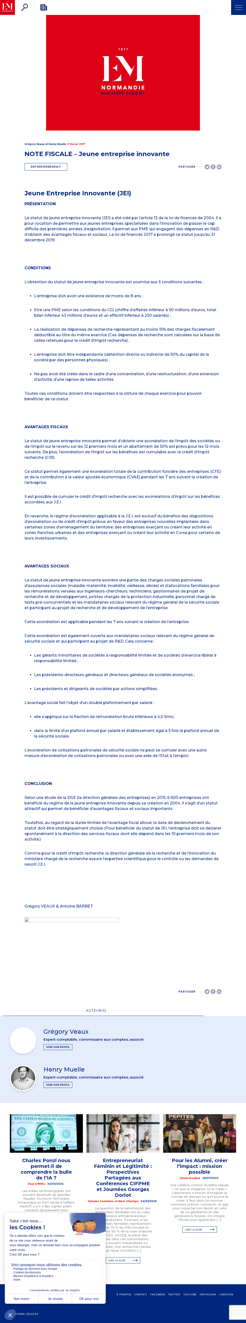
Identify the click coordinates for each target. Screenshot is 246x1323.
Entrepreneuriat (46, 166)
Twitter (174, 1294)
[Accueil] (7, 7)
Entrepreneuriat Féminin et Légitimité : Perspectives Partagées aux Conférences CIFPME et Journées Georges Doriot (123, 1178)
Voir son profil (58, 1047)
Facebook (157, 1294)
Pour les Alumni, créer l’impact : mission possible (200, 1166)
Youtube (190, 1294)
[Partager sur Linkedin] (219, 167)
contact (140, 1294)
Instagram (208, 1294)
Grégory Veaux (34, 144)
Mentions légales (24, 1314)
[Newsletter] (43, 7)
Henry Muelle (57, 144)
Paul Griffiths (36, 1183)
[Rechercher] (24, 7)
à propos (124, 1294)
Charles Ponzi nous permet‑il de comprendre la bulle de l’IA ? (46, 1169)
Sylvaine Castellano (101, 1201)
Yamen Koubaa (190, 1178)
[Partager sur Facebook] (213, 167)
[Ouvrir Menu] (238, 7)
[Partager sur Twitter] (207, 167)
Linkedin (226, 1294)
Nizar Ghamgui (128, 1201)
